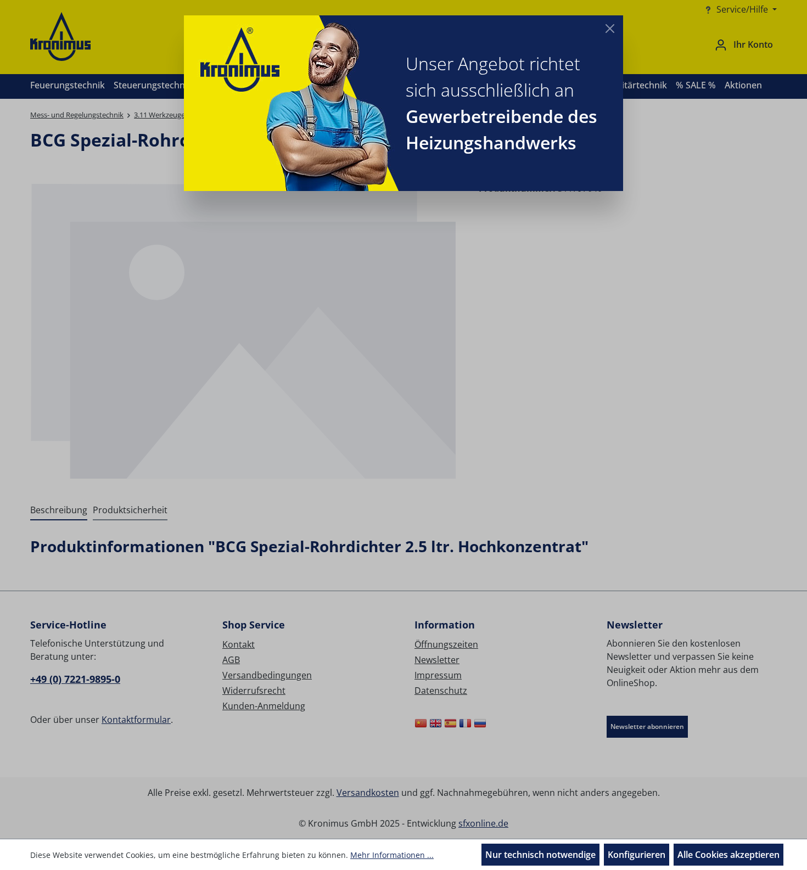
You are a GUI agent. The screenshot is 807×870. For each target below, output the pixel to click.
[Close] (610, 28)
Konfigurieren (636, 855)
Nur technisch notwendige (540, 855)
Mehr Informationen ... (392, 855)
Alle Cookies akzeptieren (728, 855)
